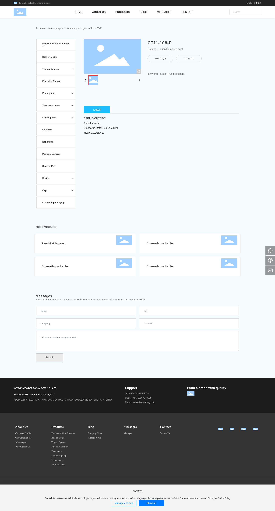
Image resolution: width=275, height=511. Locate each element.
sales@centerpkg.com (39, 3)
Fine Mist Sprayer (54, 243)
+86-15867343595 (142, 398)
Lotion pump (54, 28)
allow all (151, 503)
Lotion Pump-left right (75, 28)
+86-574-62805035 (139, 393)
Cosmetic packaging (161, 243)
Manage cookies (123, 503)
